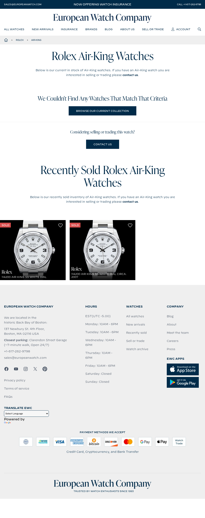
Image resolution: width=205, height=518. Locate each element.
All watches (135, 316)
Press (171, 349)
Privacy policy (14, 380)
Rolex (20, 40)
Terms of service (16, 388)
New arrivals (135, 324)
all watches (14, 29)
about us (127, 29)
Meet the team (178, 332)
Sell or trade (135, 341)
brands (91, 29)
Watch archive (137, 349)
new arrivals (42, 29)
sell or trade (153, 29)
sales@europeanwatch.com (22, 4)
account (183, 29)
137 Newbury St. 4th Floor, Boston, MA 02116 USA (24, 331)
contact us (130, 75)
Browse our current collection (102, 110)
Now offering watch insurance (102, 4)
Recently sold (136, 332)
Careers (172, 341)
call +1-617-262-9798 (189, 4)
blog (109, 29)
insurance (69, 29)
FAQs (8, 396)
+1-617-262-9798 (17, 351)
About (171, 324)
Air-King (36, 40)
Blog (170, 316)
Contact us (102, 144)
